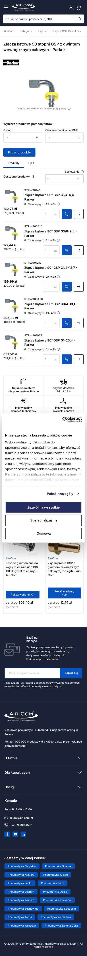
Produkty (13, 163)
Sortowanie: (73, 171)
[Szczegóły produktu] (79, 214)
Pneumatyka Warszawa (56, 917)
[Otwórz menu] (6, 7)
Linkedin (23, 834)
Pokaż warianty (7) (23, 594)
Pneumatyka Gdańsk (58, 866)
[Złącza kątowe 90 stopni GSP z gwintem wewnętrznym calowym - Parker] (43, 93)
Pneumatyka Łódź (52, 883)
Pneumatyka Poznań (21, 900)
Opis (31, 163)
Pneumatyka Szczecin (61, 908)
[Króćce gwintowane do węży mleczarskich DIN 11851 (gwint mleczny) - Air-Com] (22, 546)
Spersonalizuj (41, 520)
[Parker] (11, 69)
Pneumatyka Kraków (21, 874)
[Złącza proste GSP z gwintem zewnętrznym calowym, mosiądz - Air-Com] (64, 546)
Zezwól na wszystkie (43, 507)
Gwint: (7, 130)
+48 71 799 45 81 (21, 825)
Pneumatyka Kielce (55, 874)
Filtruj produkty (19, 152)
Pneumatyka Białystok (22, 866)
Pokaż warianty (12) (64, 593)
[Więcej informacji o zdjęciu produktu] (69, 108)
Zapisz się (71, 673)
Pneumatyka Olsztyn (21, 891)
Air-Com (11, 558)
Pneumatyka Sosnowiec (23, 908)
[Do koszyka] (67, 214)
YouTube (15, 834)
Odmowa (44, 533)
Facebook (7, 834)
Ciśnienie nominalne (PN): (61, 130)
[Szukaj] (80, 18)
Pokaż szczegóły (60, 494)
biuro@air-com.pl (21, 817)
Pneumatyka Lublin (20, 883)
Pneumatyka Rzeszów (57, 900)
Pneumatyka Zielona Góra (61, 925)
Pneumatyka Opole (55, 891)
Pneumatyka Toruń (20, 917)
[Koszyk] (79, 7)
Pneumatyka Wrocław (22, 925)
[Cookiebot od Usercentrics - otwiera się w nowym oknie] (62, 419)
